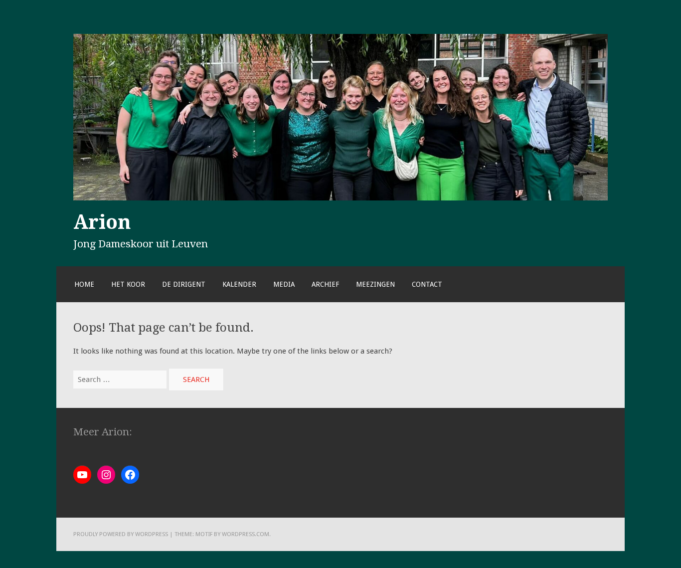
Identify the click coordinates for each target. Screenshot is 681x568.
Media (284, 284)
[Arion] (340, 197)
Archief (325, 284)
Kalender (239, 284)
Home (84, 284)
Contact (427, 284)
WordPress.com (245, 534)
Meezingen (375, 284)
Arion (102, 221)
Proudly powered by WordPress (120, 534)
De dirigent (183, 284)
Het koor (128, 284)
